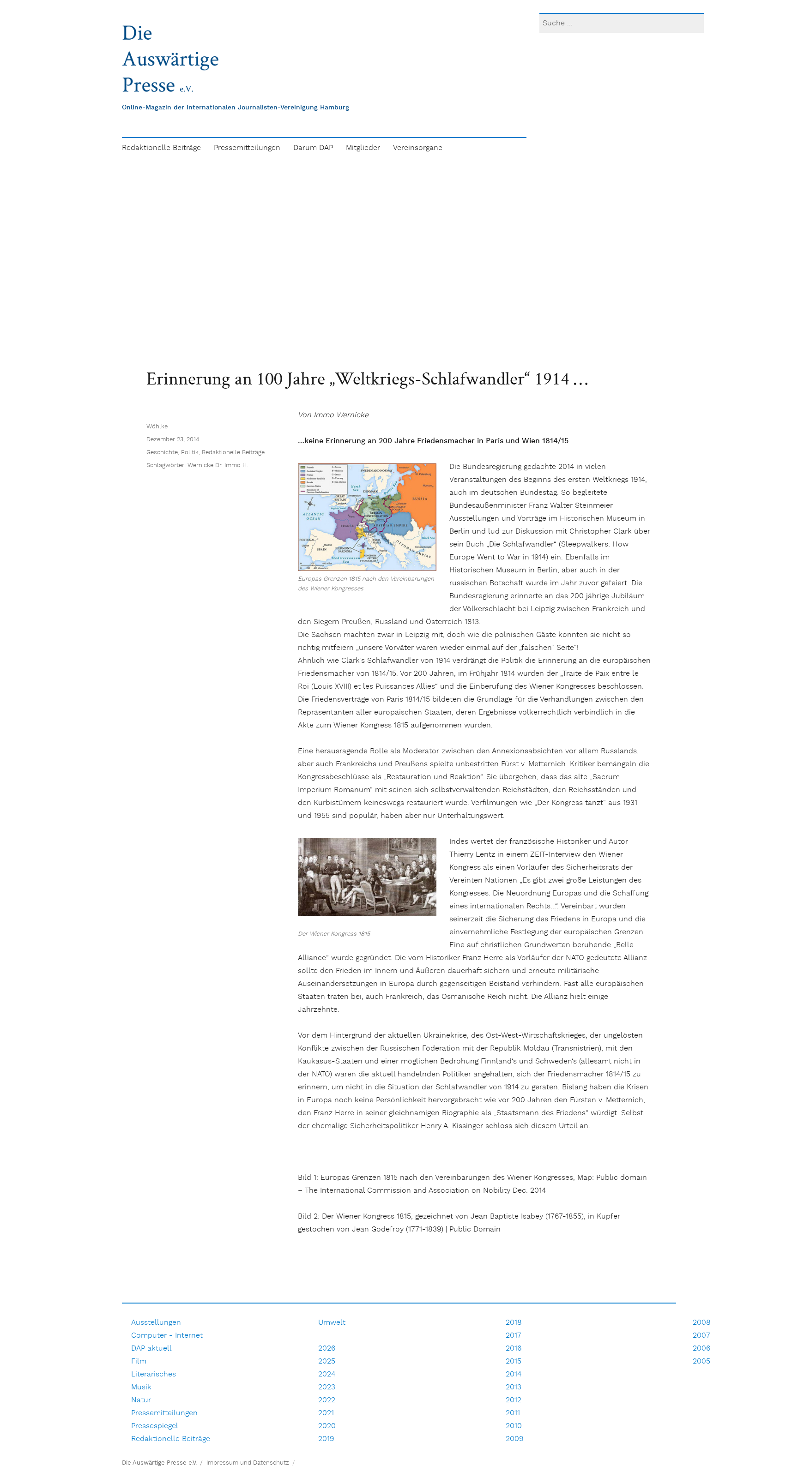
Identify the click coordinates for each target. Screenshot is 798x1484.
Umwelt (331, 1323)
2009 (515, 1439)
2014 (513, 1374)
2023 (326, 1387)
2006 (701, 1348)
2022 (326, 1400)
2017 (513, 1335)
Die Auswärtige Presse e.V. (159, 1463)
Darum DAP (313, 148)
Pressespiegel (154, 1426)
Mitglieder (363, 148)
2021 (326, 1413)
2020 (327, 1426)
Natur (141, 1400)
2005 (701, 1361)
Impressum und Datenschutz (247, 1463)
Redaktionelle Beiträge (161, 148)
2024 (326, 1374)
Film (138, 1361)
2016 (513, 1348)
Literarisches (153, 1374)
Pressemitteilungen (247, 148)
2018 (514, 1323)
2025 (326, 1361)
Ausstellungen (156, 1323)
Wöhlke (157, 427)
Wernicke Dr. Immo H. (217, 465)
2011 (513, 1413)
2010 (514, 1426)
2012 (513, 1400)
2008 (702, 1323)
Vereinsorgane (417, 148)
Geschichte (162, 453)
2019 (326, 1439)
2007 (701, 1335)
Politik (190, 453)
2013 (513, 1387)
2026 (326, 1348)
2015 (513, 1361)
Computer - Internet (167, 1335)
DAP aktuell (151, 1348)
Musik (141, 1387)
